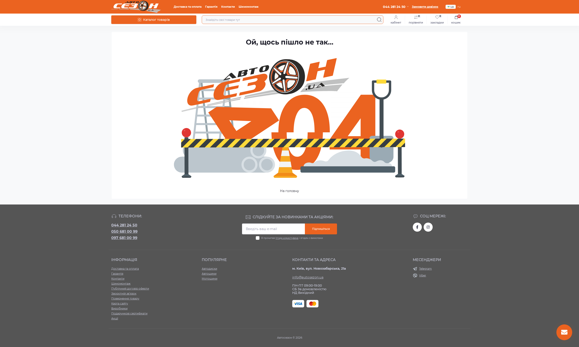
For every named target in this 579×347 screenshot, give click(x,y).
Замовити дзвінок (425, 6)
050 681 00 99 (124, 231)
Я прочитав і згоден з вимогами (292, 238)
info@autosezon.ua (307, 277)
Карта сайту (119, 303)
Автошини (209, 273)
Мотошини (209, 278)
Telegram (425, 268)
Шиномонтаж (249, 6)
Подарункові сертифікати (129, 313)
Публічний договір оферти (130, 288)
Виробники (119, 308)
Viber (422, 275)
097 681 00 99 (124, 238)
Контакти (228, 6)
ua (452, 6)
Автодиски (209, 268)
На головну (289, 191)
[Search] (379, 19)
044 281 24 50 (124, 225)
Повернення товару (125, 298)
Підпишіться (321, 229)
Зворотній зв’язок (123, 293)
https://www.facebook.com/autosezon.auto (417, 227)
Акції (114, 318)
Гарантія (211, 6)
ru (459, 6)
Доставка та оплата (188, 6)
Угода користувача (286, 238)
